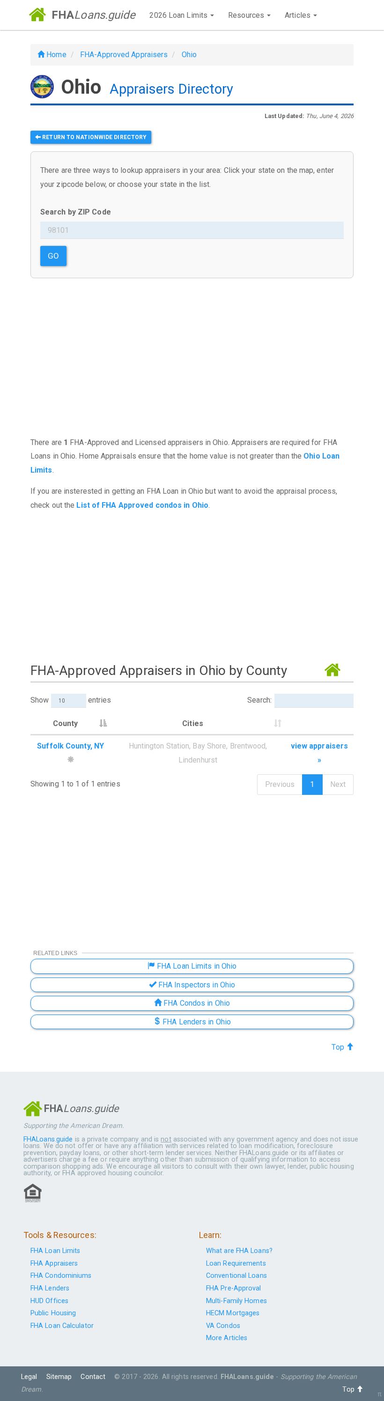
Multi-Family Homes (236, 1301)
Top (339, 1047)
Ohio (189, 54)
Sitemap (59, 1377)
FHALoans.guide (48, 1139)
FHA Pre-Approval (233, 1288)
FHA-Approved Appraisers (124, 54)
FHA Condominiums (61, 1276)
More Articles (226, 1338)
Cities (192, 723)
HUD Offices (49, 1301)
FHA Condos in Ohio (196, 1003)
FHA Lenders (49, 1288)
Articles (298, 15)
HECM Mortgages (232, 1313)
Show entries (70, 700)
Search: (259, 700)
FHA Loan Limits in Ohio (195, 966)
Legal (29, 1377)
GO (53, 255)
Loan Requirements (236, 1264)
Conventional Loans (236, 1276)
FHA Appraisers (54, 1264)
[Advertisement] (192, 585)
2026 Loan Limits (179, 15)
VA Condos (223, 1326)
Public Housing (53, 1313)
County (65, 723)
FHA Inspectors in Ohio (195, 984)
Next (338, 784)
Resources (247, 15)
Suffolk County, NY (70, 745)
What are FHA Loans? (239, 1251)
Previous (280, 784)
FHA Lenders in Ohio (196, 1021)
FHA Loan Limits (55, 1251)
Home (55, 54)
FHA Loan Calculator (62, 1326)
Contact (93, 1377)
